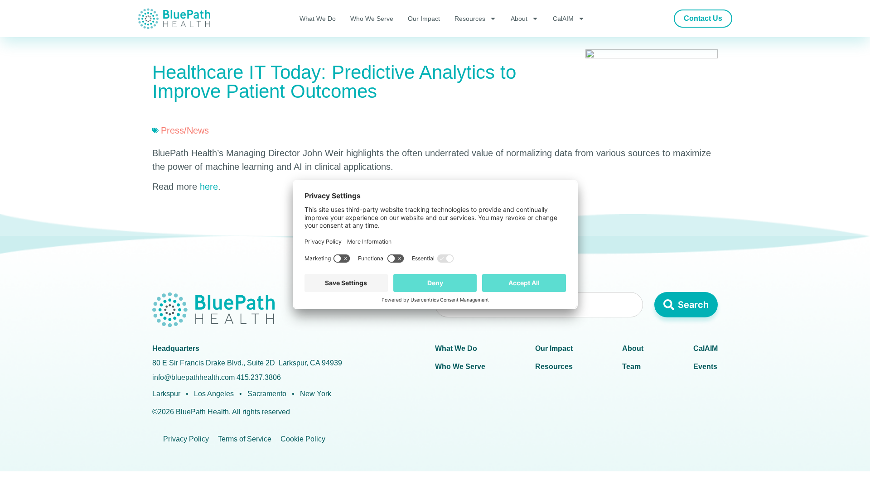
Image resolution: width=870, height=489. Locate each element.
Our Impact (424, 18)
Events (705, 366)
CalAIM (563, 18)
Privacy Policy (186, 439)
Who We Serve (371, 18)
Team (631, 366)
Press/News (185, 130)
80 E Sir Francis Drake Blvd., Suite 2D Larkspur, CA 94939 (247, 363)
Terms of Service (244, 439)
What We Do (318, 18)
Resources (469, 18)
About (519, 18)
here (209, 187)
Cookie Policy (302, 439)
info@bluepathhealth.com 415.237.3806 (216, 377)
